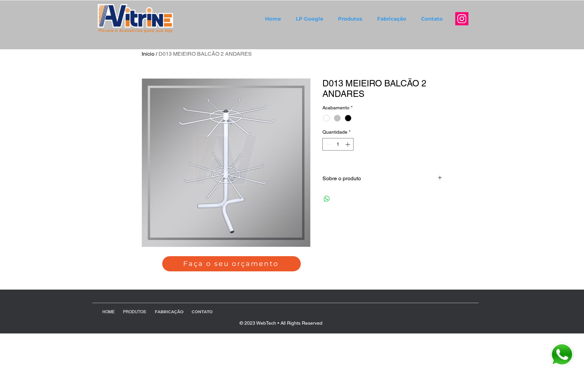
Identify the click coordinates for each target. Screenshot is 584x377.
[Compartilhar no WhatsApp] (327, 199)
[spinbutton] (338, 144)
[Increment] (348, 144)
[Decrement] (327, 144)
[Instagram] (461, 18)
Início (148, 54)
